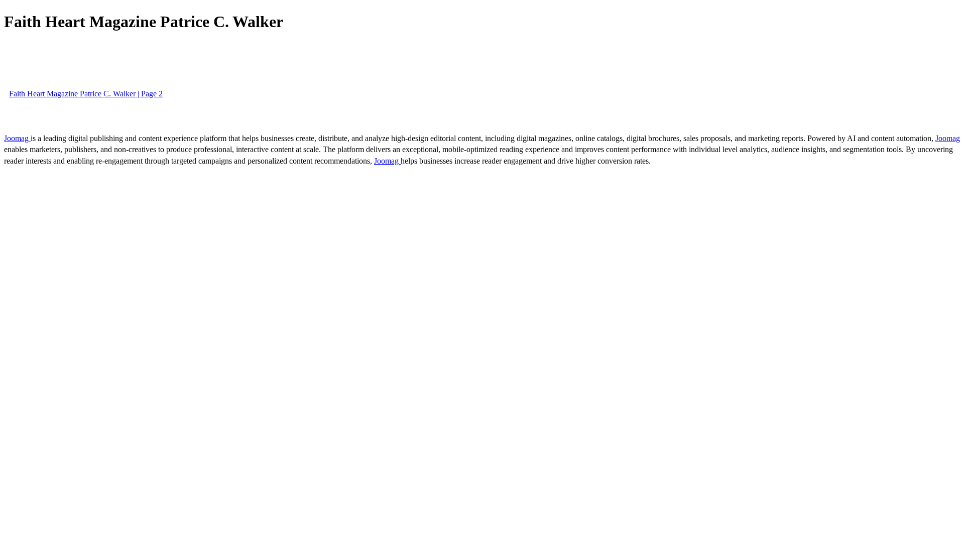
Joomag (17, 138)
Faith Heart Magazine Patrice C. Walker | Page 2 (86, 93)
